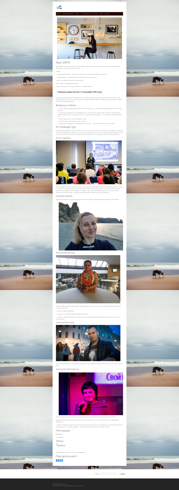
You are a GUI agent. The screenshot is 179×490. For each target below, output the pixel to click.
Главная (58, 13)
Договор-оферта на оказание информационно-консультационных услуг (68, 485)
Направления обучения (68, 13)
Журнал (77, 13)
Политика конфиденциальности (60, 484)
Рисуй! (89, 7)
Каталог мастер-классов (87, 13)
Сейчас (101, 13)
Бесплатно (96, 13)
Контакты (107, 13)
